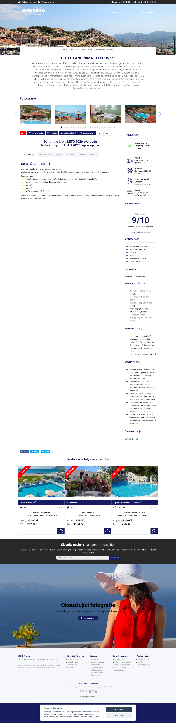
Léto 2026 (130, 13)
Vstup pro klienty (47, 2)
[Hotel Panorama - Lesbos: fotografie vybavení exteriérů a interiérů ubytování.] (35, 114)
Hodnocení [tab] (72, 154)
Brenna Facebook (88, 618)
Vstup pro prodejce (29, 2)
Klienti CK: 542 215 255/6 (147, 2)
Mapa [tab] (82, 154)
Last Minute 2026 (115, 13)
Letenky (141, 13)
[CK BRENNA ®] (33, 7)
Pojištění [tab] (59, 154)
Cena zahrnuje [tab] (28, 154)
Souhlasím (119, 709)
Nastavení (119, 715)
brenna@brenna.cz (88, 696)
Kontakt (151, 13)
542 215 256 (88, 692)
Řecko (83, 50)
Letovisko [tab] (92, 154)
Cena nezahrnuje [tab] (45, 154)
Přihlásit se (115, 557)
